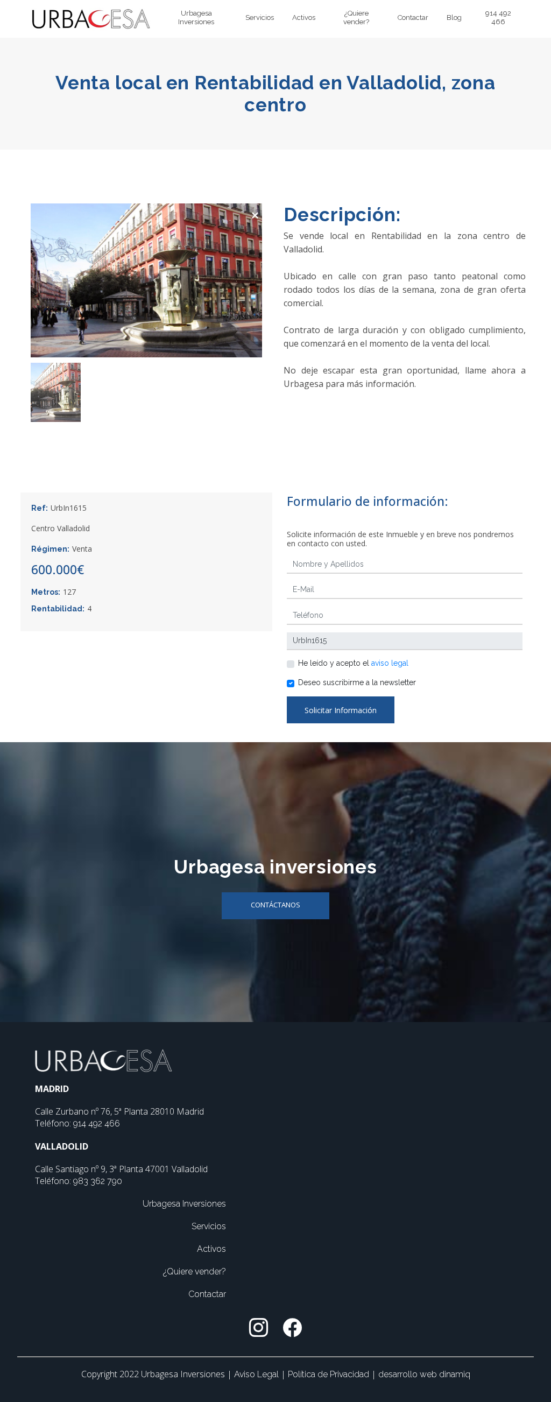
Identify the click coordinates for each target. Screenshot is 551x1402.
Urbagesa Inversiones (196, 17)
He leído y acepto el (353, 663)
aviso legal (389, 663)
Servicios (259, 17)
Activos (303, 17)
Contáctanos (275, 905)
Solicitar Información (341, 710)
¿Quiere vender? (356, 17)
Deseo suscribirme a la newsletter (357, 682)
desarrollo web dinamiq (424, 1374)
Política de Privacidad (329, 1374)
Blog (454, 17)
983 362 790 (97, 1181)
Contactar (413, 17)
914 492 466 (498, 17)
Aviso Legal (257, 1374)
